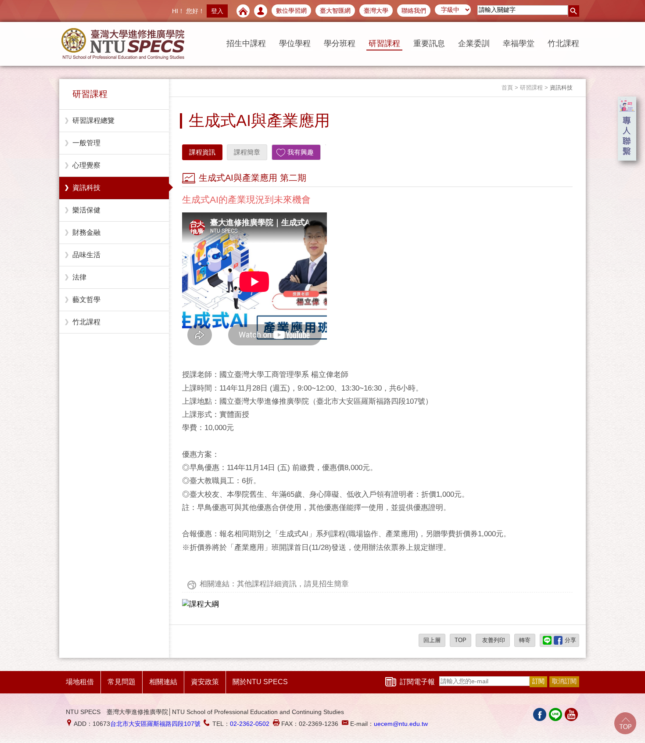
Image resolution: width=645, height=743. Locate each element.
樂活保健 (86, 210)
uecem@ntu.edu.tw (401, 723)
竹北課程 (563, 43)
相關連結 (163, 682)
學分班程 (339, 43)
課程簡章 (247, 152)
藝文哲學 (86, 299)
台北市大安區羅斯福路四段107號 (155, 723)
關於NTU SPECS (260, 682)
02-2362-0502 (249, 723)
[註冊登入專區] (260, 11)
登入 (217, 10)
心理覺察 (86, 165)
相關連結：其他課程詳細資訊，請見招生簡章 (274, 584)
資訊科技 (86, 187)
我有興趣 (300, 152)
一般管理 (86, 143)
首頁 (507, 87)
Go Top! (625, 723)
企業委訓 (474, 43)
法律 (79, 277)
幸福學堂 (518, 43)
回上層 (432, 640)
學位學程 (295, 43)
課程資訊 (202, 152)
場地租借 (80, 682)
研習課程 (384, 43)
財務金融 (86, 232)
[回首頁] (243, 11)
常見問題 (122, 682)
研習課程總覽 (93, 120)
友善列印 (492, 640)
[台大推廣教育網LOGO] (122, 44)
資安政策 (205, 682)
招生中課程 (246, 43)
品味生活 (86, 254)
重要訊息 (429, 43)
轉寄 (524, 640)
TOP (460, 640)
